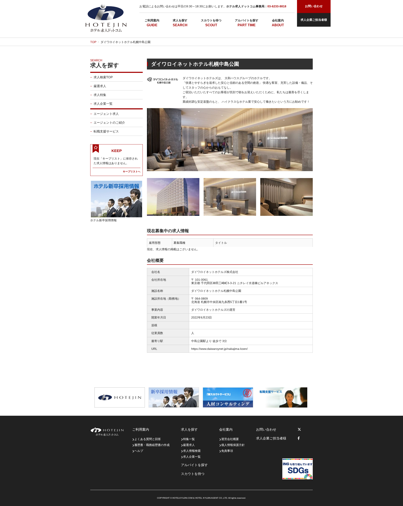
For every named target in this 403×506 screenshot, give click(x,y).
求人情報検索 (192, 450)
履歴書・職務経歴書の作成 (152, 445)
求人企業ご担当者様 (314, 19)
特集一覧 (189, 439)
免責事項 (227, 450)
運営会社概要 (230, 439)
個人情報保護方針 (233, 445)
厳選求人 (100, 86)
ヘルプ (138, 450)
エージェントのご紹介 (109, 122)
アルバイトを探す (246, 20)
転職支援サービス (106, 131)
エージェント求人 (106, 113)
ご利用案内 (152, 20)
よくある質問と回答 (147, 439)
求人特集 (100, 95)
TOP (93, 42)
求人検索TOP (103, 77)
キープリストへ (131, 171)
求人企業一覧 (103, 103)
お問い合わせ (266, 429)
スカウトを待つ (211, 20)
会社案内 (278, 20)
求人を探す (180, 20)
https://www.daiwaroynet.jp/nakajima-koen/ (219, 348)
